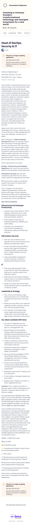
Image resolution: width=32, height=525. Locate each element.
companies (12, 33)
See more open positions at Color (16, 505)
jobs (5, 33)
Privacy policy (12, 521)
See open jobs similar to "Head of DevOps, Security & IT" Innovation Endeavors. (16, 64)
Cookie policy (20, 521)
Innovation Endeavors (18, 5)
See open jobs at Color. (13, 60)
